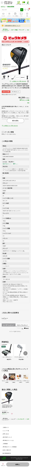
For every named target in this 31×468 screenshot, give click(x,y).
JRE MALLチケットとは (8, 440)
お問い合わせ (6, 434)
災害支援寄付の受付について (12, 25)
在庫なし (17, 464)
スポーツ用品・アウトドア (18, 30)
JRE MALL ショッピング (5, 30)
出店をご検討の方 (7, 450)
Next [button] (25, 61)
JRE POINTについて (7, 437)
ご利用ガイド (6, 427)
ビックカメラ (7, 44)
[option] (15, 61)
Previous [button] (5, 61)
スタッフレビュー (22, 325)
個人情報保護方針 (7, 453)
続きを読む (15, 120)
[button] (25, 353)
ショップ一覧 (6, 430)
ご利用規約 (5, 443)
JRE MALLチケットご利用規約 (10, 446)
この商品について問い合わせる (19, 81)
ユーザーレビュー (8, 325)
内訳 (28, 102)
